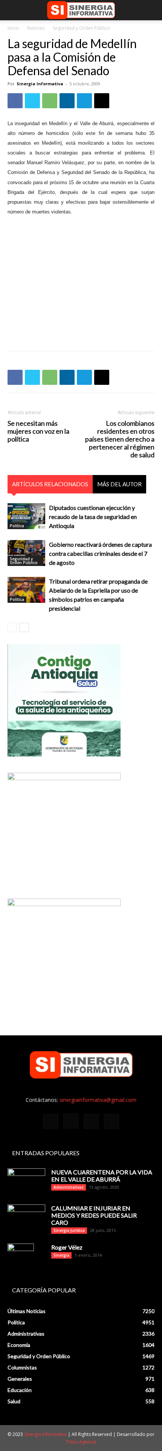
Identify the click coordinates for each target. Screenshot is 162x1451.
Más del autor (119, 484)
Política (17, 525)
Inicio (13, 28)
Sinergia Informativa (40, 83)
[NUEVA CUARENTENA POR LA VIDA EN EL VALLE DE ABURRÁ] (26, 1181)
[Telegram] (84, 100)
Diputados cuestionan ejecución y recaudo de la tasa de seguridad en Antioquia (93, 516)
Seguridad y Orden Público (81, 28)
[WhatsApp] (49, 100)
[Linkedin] (67, 100)
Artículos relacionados (50, 484)
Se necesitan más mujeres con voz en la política (38, 431)
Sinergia (61, 1255)
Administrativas (68, 1187)
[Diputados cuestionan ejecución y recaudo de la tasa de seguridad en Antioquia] (26, 516)
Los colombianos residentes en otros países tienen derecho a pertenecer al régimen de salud (119, 439)
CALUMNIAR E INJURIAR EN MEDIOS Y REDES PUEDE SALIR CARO (94, 1215)
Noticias (35, 28)
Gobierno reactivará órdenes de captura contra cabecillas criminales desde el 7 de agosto (100, 553)
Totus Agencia (81, 1442)
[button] (13, 10)
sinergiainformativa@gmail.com (98, 1099)
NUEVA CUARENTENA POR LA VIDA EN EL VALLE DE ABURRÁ (101, 1175)
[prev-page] (12, 627)
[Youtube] (111, 1121)
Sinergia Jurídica (69, 1230)
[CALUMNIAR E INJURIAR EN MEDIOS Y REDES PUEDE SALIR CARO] (26, 1216)
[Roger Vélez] (21, 1257)
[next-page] (24, 627)
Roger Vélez (67, 1247)
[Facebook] (15, 100)
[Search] (151, 10)
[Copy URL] (101, 100)
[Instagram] (70, 1121)
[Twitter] (32, 100)
